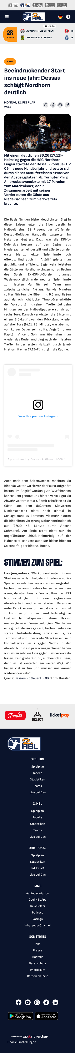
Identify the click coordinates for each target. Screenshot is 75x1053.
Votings (37, 919)
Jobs (37, 944)
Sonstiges (37, 937)
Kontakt (37, 957)
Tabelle (37, 773)
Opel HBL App (37, 900)
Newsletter (37, 906)
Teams (37, 786)
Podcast (37, 913)
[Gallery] (37, 716)
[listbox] (38, 870)
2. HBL (37, 804)
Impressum (37, 970)
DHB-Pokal (37, 848)
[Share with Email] (60, 105)
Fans (37, 886)
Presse (37, 950)
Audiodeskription (37, 893)
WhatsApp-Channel (38, 925)
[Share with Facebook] (53, 105)
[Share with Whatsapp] (45, 105)
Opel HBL (38, 759)
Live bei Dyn (38, 792)
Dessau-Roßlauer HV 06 (32, 678)
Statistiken (37, 779)
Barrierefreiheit (37, 976)
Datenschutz (37, 963)
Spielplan (37, 767)
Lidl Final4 (37, 868)
